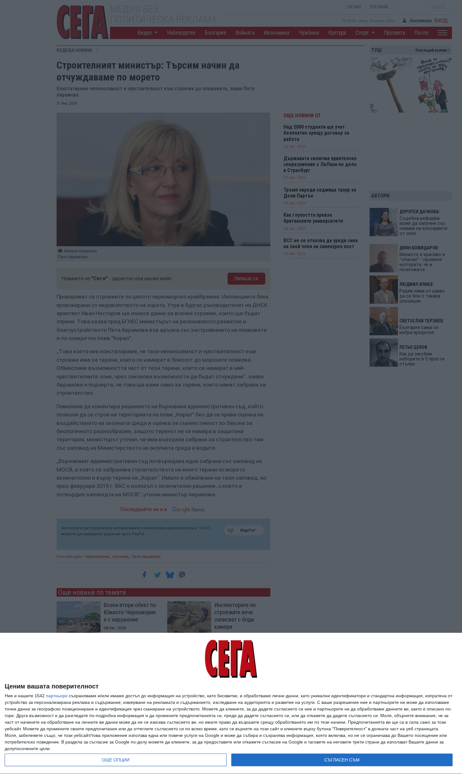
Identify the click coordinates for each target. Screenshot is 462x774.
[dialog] (231, 703)
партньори (57, 695)
